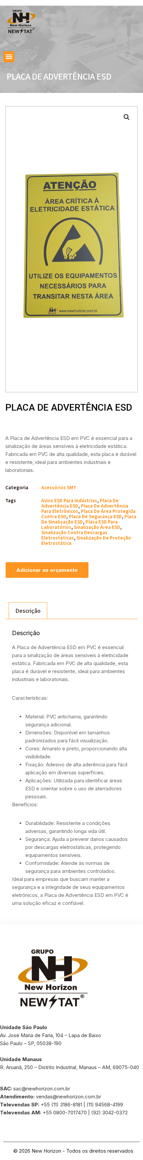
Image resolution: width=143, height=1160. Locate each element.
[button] (8, 56)
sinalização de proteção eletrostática (86, 540)
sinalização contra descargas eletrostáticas (74, 535)
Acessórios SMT (58, 487)
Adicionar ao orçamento (47, 570)
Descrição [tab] (28, 610)
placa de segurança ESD (95, 516)
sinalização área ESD (97, 527)
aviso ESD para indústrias (69, 500)
